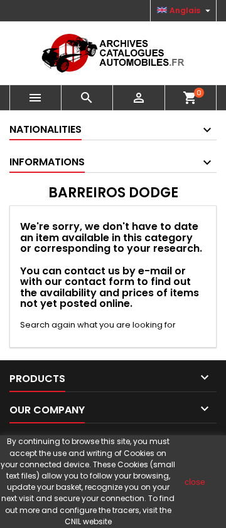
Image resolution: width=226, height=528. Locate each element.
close (195, 482)
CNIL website (88, 521)
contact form (99, 281)
